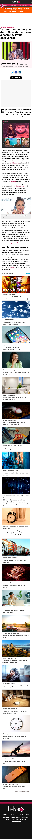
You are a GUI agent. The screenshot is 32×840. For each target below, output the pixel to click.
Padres (26, 815)
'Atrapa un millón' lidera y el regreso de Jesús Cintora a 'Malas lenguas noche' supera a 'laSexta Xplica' (16, 9)
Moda (5, 815)
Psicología (25, 817)
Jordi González (14, 163)
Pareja (20, 815)
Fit (16, 815)
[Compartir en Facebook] (16, 72)
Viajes (17, 820)
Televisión (13, 5)
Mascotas (10, 820)
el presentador (14, 243)
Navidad (23, 820)
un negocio (12, 267)
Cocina (6, 817)
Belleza (11, 815)
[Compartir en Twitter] (12, 72)
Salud (17, 817)
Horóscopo (16, 822)
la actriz (13, 182)
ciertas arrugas (20, 186)
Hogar (12, 817)
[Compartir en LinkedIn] (19, 72)
